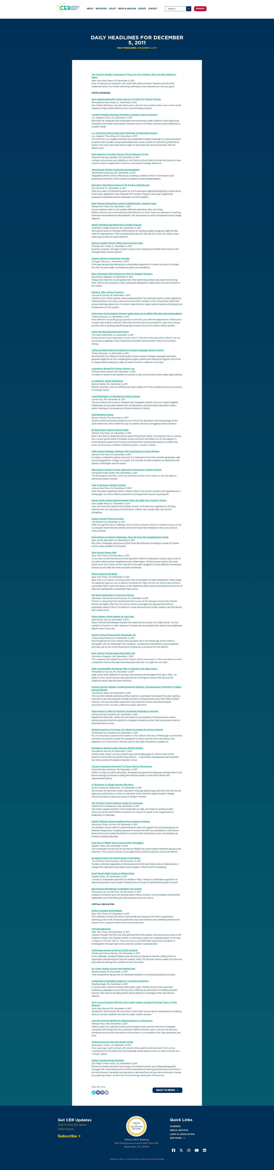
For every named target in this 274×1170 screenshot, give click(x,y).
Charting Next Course (102, 415)
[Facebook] (98, 1092)
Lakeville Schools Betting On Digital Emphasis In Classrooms (122, 1021)
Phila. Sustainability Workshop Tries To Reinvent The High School (124, 669)
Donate (200, 9)
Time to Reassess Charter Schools (109, 485)
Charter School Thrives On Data (108, 519)
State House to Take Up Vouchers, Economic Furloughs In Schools (125, 711)
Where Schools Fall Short (104, 574)
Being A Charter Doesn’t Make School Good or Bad (117, 243)
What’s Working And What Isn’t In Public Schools (116, 225)
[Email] (106, 1092)
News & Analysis (127, 9)
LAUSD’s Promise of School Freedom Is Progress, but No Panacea (125, 115)
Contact (152, 9)
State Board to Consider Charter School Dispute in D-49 (120, 154)
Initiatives (101, 9)
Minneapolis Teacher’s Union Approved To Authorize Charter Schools (126, 470)
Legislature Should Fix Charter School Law (113, 368)
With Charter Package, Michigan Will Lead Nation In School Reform (125, 451)
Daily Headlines (126, 48)
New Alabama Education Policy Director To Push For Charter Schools (126, 99)
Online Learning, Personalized (107, 911)
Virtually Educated (101, 929)
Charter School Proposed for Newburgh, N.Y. (114, 635)
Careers (175, 1126)
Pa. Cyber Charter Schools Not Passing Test (113, 969)
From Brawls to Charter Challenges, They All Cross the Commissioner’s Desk (130, 537)
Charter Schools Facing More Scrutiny (111, 258)
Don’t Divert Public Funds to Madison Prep (113, 873)
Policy (112, 9)
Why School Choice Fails (104, 552)
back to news (165, 1090)
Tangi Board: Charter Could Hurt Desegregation (116, 170)
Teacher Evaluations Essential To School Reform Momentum (122, 766)
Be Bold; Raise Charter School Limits (110, 430)
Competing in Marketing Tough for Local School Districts (120, 981)
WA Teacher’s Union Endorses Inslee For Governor (117, 803)
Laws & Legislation (182, 1134)
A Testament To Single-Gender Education (112, 785)
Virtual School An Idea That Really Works (112, 1042)
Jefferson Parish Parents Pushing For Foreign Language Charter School (128, 350)
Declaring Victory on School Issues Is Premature (116, 858)
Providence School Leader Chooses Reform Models (117, 748)
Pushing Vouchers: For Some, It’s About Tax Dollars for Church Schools (127, 730)
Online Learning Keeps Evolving (108, 1060)
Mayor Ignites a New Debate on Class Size (113, 616)
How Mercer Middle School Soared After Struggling (117, 843)
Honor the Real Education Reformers (110, 332)
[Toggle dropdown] (184, 1138)
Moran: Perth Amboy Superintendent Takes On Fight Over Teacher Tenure (129, 500)
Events (142, 9)
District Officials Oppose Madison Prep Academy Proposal (121, 821)
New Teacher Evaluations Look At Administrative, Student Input (124, 203)
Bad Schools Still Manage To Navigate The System (117, 889)
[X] (94, 1092)
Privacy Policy (117, 1159)
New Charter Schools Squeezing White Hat (113, 653)
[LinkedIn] (102, 1092)
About (90, 9)
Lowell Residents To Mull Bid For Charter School (116, 396)
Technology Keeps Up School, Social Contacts (115, 950)
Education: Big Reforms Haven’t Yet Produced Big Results (121, 185)
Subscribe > (69, 1136)
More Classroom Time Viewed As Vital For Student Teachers (122, 274)
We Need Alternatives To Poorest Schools (113, 595)
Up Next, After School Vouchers (108, 292)
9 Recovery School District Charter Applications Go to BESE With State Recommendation (137, 313)
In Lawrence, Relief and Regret (107, 381)
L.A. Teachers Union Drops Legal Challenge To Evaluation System (124, 133)
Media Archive (179, 1130)
